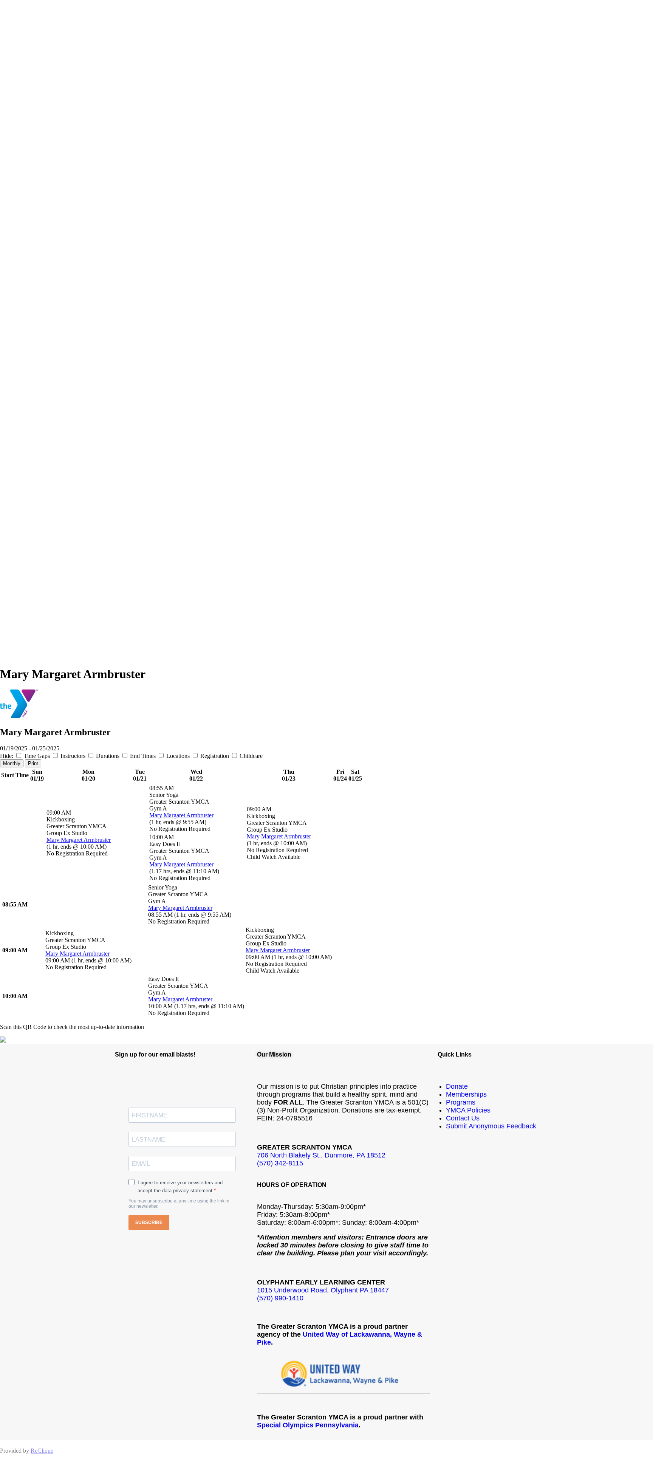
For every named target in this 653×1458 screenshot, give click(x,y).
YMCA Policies (468, 1110)
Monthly (11, 763)
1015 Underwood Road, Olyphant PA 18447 (323, 1290)
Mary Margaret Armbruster (78, 840)
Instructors (73, 756)
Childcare (250, 756)
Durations (107, 756)
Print (33, 763)
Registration (215, 756)
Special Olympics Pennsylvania (308, 1425)
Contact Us (463, 1118)
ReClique (42, 1450)
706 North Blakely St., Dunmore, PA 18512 (321, 1155)
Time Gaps (36, 756)
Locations (178, 756)
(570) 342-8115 (280, 1163)
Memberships (466, 1094)
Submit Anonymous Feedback (491, 1126)
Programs (460, 1102)
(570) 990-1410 (280, 1298)
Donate (457, 1086)
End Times (142, 756)
